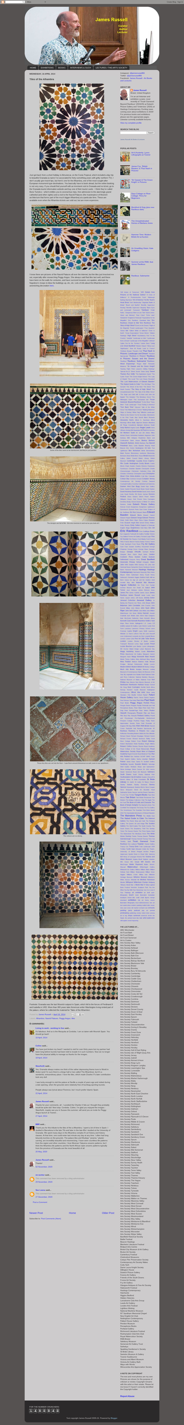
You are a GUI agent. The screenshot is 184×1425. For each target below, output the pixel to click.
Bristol (145, 456)
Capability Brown (141, 461)
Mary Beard (151, 659)
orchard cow (143, 908)
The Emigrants (131, 807)
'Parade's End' (137, 351)
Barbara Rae (144, 443)
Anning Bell (129, 430)
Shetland (133, 767)
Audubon (141, 435)
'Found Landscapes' (137, 328)
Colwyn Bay (124, 479)
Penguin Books (125, 705)
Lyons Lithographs (148, 646)
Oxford (139, 695)
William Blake (145, 869)
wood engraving (133, 920)
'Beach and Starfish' (133, 305)
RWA (138, 726)
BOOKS (61, 68)
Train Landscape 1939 (147, 846)
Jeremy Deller (149, 598)
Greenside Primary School (130, 562)
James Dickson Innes (146, 590)
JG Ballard (146, 587)
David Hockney (125, 492)
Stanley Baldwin (126, 784)
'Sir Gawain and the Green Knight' (141, 366)
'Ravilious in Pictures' (137, 356)
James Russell (42, 1101)
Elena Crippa (143, 520)
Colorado (152, 476)
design (152, 897)
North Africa (150, 687)
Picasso (140, 713)
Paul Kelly (133, 700)
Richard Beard (125, 736)
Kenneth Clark (125, 621)
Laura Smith (143, 631)
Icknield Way (125, 582)
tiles (73, 1018)
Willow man (143, 874)
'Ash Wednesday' (136, 302)
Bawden (141, 445)
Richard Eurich (149, 736)
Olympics (123, 695)
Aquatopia (136, 430)
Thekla (134, 836)
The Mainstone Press (131, 815)
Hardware (146, 567)
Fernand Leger (146, 536)
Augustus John (150, 435)
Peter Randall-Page (131, 710)
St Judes (138, 782)
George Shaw (143, 549)
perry (130, 910)
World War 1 (130, 885)
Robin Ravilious (139, 744)
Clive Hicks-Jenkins (133, 476)
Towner (140, 844)
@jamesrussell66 (137, 73)
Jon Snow (132, 613)
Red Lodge (151, 731)
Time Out (151, 839)
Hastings (142, 570)
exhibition (132, 900)
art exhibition (137, 892)
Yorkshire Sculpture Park (139, 887)
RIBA (134, 726)
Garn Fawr (124, 546)
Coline (38, 1046)
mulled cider (146, 905)
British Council (132, 458)
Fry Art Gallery (148, 544)
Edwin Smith (124, 520)
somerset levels (146, 915)
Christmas (130, 473)
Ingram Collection (128, 585)
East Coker (143, 509)
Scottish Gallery (149, 761)
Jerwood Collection (127, 600)
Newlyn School (150, 684)
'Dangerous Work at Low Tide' (135, 312)
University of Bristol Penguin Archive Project (137, 851)
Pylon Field (140, 723)
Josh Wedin (131, 615)
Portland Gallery (143, 716)
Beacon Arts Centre (127, 448)
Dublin (129, 504)
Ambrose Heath (149, 425)
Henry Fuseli (144, 575)
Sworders (151, 792)
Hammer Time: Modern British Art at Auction (141, 236)
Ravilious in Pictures (137, 731)
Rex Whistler (150, 733)
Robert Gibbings (148, 741)
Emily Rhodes (125, 525)
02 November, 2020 (44, 1167)
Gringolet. (146, 562)
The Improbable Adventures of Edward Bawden (139, 813)
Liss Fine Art (135, 639)
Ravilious (123, 731)
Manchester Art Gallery (134, 654)
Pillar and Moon (149, 713)
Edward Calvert (149, 515)
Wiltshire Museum (140, 877)
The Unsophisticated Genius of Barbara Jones (142, 222)
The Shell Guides (132, 826)
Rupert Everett (132, 754)
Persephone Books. (126, 708)
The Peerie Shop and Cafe (135, 821)
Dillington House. (126, 499)
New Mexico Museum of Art (145, 682)
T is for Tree (124, 795)
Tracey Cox (124, 846)
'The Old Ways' (146, 384)
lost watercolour (125, 905)
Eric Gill (152, 528)
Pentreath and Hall (148, 705)
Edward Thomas (149, 518)
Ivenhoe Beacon (126, 587)
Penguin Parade (136, 705)
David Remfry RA (130, 494)
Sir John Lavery (149, 769)
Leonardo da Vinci (138, 636)
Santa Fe (139, 761)
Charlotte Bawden (135, 468)
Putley (148, 721)
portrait (152, 910)
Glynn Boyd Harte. (140, 554)
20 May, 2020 (41, 1152)
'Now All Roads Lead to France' (142, 348)
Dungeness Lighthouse (147, 507)
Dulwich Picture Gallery (144, 504)
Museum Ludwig (149, 669)
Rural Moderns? (143, 754)
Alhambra (40, 1018)
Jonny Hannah (143, 613)
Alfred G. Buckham (142, 420)
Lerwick (122, 638)
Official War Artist (138, 692)
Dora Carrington (149, 499)
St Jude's (130, 782)
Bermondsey (150, 450)
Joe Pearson (129, 603)
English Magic (125, 528)
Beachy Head (150, 445)
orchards (151, 908)
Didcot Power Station (147, 496)
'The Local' (131, 379)
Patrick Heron (138, 697)
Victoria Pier (141, 857)
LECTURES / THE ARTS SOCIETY (111, 68)
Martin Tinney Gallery (127, 659)
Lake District (142, 626)
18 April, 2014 (41, 1058)
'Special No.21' (125, 371)
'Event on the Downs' (142, 325)
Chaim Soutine (130, 466)
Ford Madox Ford (143, 539)
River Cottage (125, 741)
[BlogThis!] (75, 1014)
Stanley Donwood (140, 784)
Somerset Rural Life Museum (136, 772)
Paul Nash (149, 700)
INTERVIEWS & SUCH (80, 68)
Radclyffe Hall (131, 728)
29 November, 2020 (44, 1182)
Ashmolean (134, 435)
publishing (133, 913)
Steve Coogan (150, 787)
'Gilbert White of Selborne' (138, 330)
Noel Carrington (134, 687)
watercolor (151, 918)
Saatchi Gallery (130, 759)
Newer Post (36, 1213)
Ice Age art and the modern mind (142, 580)
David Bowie (140, 489)
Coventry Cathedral (138, 484)
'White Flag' (136, 412)
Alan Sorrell (139, 417)
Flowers (134, 539)
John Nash (145, 608)
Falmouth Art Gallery (137, 534)
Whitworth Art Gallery (127, 869)
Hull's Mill (149, 577)
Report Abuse (127, 1396)
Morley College (150, 667)
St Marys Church (148, 782)
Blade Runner (125, 453)
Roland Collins (126, 746)
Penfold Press (149, 703)
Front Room (136, 544)
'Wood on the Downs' (127, 415)
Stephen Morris (140, 787)
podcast (137, 910)
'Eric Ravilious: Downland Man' (139, 320)
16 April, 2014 (41, 1038)
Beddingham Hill (141, 448)
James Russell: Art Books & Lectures (132, 139)
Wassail (122, 867)
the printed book (130, 918)
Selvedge (152, 764)
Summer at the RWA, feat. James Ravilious (142, 263)
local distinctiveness (142, 903)
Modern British (125, 667)
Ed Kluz (133, 512)
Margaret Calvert (149, 654)
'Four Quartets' (149, 328)
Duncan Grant (125, 507)
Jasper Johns (130, 598)
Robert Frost (135, 741)
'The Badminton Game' (143, 374)
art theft (147, 892)
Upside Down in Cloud (136, 854)
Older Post (108, 1213)
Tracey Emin (134, 847)
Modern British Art (138, 667)
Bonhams (123, 456)
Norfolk (143, 687)
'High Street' (131, 336)
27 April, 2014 (41, 1116)
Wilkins (137, 869)
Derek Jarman (143, 494)
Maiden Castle (140, 651)
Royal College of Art (127, 749)
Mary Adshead (141, 659)
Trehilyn (123, 849)
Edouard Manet (141, 512)
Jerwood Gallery (144, 600)
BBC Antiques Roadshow (136, 438)
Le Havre (129, 633)
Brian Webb (130, 456)
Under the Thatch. (148, 849)
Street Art (138, 790)
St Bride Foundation (139, 779)
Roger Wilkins (150, 744)
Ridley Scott (150, 738)
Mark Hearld (150, 657)
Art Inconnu (151, 430)
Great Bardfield (148, 559)
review (139, 913)
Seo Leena (40, 1190)
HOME (33, 68)
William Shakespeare (137, 872)
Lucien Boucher (126, 646)
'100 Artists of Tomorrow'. (129, 292)
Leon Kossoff (150, 633)
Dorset (133, 502)
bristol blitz (131, 897)
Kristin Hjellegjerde (136, 623)
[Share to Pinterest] (82, 1014)
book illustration (141, 895)
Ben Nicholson (134, 451)
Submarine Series (126, 792)
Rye (150, 754)
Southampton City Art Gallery (130, 777)
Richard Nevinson (139, 738)
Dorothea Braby (125, 502)
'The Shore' (147, 387)
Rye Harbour (135, 756)
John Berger (146, 603)
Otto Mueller (132, 695)
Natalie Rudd (140, 674)
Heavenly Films (145, 572)
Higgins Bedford (140, 577)
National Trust (146, 679)
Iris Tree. (141, 585)
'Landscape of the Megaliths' (139, 341)
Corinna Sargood (148, 481)
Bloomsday (151, 453)
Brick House (139, 456)
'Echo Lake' (150, 315)
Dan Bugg (136, 486)
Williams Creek (132, 874)
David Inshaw (137, 492)
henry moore (150, 900)
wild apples (123, 920)
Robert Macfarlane (126, 744)
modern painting (136, 905)
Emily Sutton (135, 525)
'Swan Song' (145, 371)
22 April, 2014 (41, 1093)
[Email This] (72, 1014)
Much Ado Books (127, 669)
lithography (131, 903)
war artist (143, 918)
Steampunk (130, 787)
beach (131, 895)
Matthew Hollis (143, 661)
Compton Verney (148, 479)
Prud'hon (136, 721)
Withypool (129, 882)
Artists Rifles (150, 433)
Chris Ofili (151, 471)
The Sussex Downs (131, 831)
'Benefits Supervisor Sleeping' (136, 307)
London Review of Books (138, 641)
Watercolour (132, 867)
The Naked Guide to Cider (132, 818)
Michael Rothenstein (135, 664)
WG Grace (124, 862)
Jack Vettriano (132, 590)
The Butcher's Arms (145, 805)
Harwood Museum (131, 569)
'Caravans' (136, 310)
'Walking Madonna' (149, 410)
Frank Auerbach (125, 544)
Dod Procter (137, 499)
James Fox (124, 593)
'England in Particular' (135, 318)
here (52, 286)
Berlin (143, 450)
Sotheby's (151, 772)
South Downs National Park (144, 774)
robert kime (145, 913)
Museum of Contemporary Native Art (132, 672)
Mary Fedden (125, 662)
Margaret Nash (125, 656)
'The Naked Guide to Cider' (130, 384)
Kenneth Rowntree (138, 621)
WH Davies (145, 862)
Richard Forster (125, 738)
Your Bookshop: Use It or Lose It (144, 890)
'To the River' (146, 402)
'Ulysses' (138, 407)
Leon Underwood (126, 636)
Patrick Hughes (149, 697)
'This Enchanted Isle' (141, 399)
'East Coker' (140, 315)
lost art (152, 903)
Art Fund (143, 430)
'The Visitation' (131, 397)
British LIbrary (144, 458)
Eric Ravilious (129, 531)
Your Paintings (125, 892)
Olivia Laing (150, 692)
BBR (38, 1124)
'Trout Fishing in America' (146, 404)
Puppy (142, 721)
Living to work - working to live (50, 1028)
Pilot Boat (123, 715)
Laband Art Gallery (131, 626)
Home (72, 1213)
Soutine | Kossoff (147, 777)
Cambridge (131, 461)
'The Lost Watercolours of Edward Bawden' (137, 382)
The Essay (140, 807)
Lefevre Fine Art (139, 633)
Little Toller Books (148, 639)
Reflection (123, 733)
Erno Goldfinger (144, 531)
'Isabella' (129, 338)
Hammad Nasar (125, 567)
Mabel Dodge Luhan (136, 649)
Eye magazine (125, 534)
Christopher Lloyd (140, 473)
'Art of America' (138, 300)
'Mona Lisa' (151, 346)
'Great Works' (144, 333)
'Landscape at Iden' (139, 338)
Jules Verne (140, 615)
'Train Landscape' (131, 404)
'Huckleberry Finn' (143, 335)
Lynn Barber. (137, 646)
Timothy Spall (125, 841)
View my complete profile (131, 123)
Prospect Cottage (126, 721)
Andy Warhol (125, 428)
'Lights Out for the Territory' (130, 343)
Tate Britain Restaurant (143, 797)
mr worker (40, 1175)
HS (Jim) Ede (150, 564)
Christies (123, 473)
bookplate (151, 895)
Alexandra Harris (127, 420)
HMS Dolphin (129, 564)
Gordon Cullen (141, 557)
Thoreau (145, 839)
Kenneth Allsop (149, 618)
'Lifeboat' (152, 341)
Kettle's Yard (150, 621)
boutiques (123, 897)
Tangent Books (141, 795)
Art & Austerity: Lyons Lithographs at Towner (140, 154)
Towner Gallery (150, 844)
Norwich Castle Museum (136, 690)
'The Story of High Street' (141, 389)
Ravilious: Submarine (140, 276)
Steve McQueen (126, 790)
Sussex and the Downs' (140, 792)
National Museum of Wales (130, 679)
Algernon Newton (142, 422)
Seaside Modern (141, 764)
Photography (131, 713)
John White (142, 610)
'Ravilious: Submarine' (136, 361)
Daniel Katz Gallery (148, 486)
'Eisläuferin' (124, 318)
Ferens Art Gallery (134, 536)
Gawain (131, 546)
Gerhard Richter (149, 552)
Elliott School (140, 523)
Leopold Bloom (150, 636)
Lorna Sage (139, 644)
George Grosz (133, 549)
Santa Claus (131, 761)
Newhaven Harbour (136, 685)
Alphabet (140, 425)
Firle (130, 539)
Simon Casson (137, 769)
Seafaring (123, 764)
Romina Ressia (138, 746)
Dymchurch (124, 509)
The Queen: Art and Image (135, 823)
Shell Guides (124, 767)
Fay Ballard (124, 536)
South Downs (125, 774)
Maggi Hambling (126, 651)
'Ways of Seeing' (126, 412)
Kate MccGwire (125, 618)
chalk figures (144, 897)
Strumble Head (149, 790)
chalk (138, 897)
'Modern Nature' (141, 346)
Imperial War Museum (145, 582)
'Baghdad (145, 302)
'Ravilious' (123, 361)
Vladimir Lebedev (149, 859)
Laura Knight (132, 631)
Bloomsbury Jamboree (138, 453)
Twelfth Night (130, 849)
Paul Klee (140, 700)
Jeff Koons (139, 598)
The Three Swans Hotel (147, 831)
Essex (152, 531)
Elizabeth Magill (129, 523)
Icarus (127, 580)
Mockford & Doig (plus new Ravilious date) (142, 208)
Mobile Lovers (149, 664)
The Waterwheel (125, 834)
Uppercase (124, 854)
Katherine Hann (137, 618)
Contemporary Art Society (130, 481)
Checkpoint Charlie (148, 468)
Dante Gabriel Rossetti (128, 489)
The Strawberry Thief (137, 828)
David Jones (146, 491)
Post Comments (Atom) (51, 1219)
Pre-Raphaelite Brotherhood (145, 718)
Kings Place (124, 623)
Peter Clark (146, 708)
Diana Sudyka (132, 496)
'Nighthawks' (124, 348)
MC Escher (124, 649)
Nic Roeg (123, 687)
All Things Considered (128, 425)
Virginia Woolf (137, 859)
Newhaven (124, 685)
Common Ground (136, 479)
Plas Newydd (132, 715)
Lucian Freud (149, 644)
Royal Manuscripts (142, 749)
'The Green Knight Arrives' (138, 376)
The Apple (148, 800)
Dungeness (134, 507)
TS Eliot (131, 795)
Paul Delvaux (124, 700)
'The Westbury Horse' (143, 397)
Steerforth (40, 1066)
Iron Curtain (150, 585)
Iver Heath (137, 587)
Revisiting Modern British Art (136, 733)
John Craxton (146, 605)
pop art (145, 910)
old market (134, 908)
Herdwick (131, 577)
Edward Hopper (125, 518)
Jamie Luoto (145, 595)
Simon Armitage (125, 769)
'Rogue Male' (141, 364)
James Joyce (144, 592)
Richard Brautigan (137, 736)
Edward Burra (136, 515)
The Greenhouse (126, 810)
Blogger (114, 1418)
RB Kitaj (129, 726)
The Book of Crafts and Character (138, 802)
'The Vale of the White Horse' (145, 392)
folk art (141, 900)
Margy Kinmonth (138, 657)
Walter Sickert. (149, 864)
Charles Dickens (141, 466)
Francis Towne (150, 541)
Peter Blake (138, 708)
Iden (133, 582)
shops (130, 915)
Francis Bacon (129, 541)
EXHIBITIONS (47, 68)
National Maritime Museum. (145, 677)
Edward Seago (136, 518)
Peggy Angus (64, 1018)
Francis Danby (139, 541)
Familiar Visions (149, 534)
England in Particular (148, 525)
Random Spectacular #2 (146, 728)
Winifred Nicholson (147, 880)
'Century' (145, 310)
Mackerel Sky (150, 649)
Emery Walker (150, 523)
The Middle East (149, 816)
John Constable (134, 605)
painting (123, 910)
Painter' (145, 695)
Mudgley (139, 669)
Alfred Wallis (131, 422)
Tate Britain (130, 797)
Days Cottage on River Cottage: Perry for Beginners (141, 196)
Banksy (144, 440)
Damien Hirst (125, 486)
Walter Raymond (136, 864)
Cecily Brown (144, 463)
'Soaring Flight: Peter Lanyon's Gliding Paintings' (137, 369)
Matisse (134, 661)
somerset (136, 915)
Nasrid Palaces (51, 1018)
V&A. (146, 854)
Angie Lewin (145, 428)
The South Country (144, 826)
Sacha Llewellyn (142, 759)
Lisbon (128, 638)
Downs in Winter (141, 502)
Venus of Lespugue (129, 857)
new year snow (125, 908)
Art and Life (140, 433)
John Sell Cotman (131, 611)
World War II (140, 885)
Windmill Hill (135, 880)
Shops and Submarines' (146, 767)
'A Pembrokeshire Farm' (137, 297)
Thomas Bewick (142, 836)
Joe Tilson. (137, 603)
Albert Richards (149, 417)
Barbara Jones (133, 443)
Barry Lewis (133, 445)
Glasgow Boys (125, 554)
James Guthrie (134, 592)
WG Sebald (134, 862)
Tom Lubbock (132, 844)
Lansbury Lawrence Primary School (137, 628)
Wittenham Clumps (141, 882)
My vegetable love (130, 674)
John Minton (135, 608)
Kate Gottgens (150, 615)
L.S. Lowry (148, 623)
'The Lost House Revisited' (145, 379)
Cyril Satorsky (150, 484)
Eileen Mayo (134, 520)
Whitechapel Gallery (147, 867)
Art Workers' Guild (127, 433)
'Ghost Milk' (124, 330)
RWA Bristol (145, 726)
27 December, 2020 (44, 1197)
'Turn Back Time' (127, 407)
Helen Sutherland (132, 575)
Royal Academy (149, 746)
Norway (122, 690)
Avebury (123, 438)
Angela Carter (135, 427)
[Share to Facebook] (80, 1014)
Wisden (122, 882)
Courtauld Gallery (126, 484)
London (123, 641)
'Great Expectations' (132, 333)
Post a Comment (40, 1202)
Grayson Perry (134, 559)
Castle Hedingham (131, 463)
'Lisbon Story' (145, 343)
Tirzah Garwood (140, 841)
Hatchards (136, 572)
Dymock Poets (134, 509)
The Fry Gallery (149, 807)
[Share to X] (77, 1014)
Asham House (125, 435)
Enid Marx (144, 528)
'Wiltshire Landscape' (148, 412)
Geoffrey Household (142, 546)
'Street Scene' (135, 371)
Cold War (144, 476)
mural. (153, 905)
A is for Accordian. (141, 415)
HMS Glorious (139, 564)
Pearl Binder (124, 703)
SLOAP (142, 756)
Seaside (131, 764)
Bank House (135, 440)
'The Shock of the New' (134, 387)
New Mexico (130, 682)
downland (123, 900)
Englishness (135, 528)
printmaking (124, 913)
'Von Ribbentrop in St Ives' (133, 410)
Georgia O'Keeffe (134, 552)
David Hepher (150, 489)
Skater (122, 772)
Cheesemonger (125, 471)
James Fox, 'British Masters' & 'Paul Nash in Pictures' (141, 168)
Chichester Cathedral (139, 471)
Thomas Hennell (136, 839)
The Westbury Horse (139, 834)
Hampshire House (137, 567)
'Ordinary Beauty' (126, 351)
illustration (123, 903)
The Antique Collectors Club (135, 800)
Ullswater (139, 849)
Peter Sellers (143, 710)
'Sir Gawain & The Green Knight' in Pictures (142, 181)
